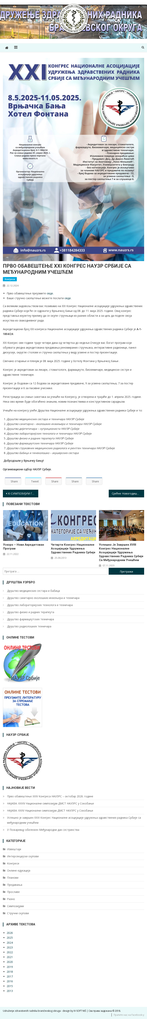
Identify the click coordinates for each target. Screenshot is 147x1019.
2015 (10, 986)
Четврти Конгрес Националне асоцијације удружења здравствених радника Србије (73, 548)
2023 (10, 947)
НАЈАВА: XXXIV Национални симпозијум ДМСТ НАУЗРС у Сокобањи (50, 803)
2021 (10, 957)
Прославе (13, 892)
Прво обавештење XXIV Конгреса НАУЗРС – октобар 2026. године (50, 796)
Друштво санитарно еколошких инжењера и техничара (43, 598)
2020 (10, 962)
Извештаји (14, 849)
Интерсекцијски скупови (23, 856)
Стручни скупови (18, 913)
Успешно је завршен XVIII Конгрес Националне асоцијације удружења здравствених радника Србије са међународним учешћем (121, 552)
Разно (11, 899)
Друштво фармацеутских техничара (30, 619)
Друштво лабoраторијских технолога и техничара (40, 605)
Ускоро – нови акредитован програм (23, 546)
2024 (10, 942)
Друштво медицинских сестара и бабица (33, 591)
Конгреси (10, 279)
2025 (10, 937)
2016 (10, 981)
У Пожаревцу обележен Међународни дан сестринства (43, 830)
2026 (10, 933)
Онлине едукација (18, 870)
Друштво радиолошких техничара (29, 626)
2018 (10, 971)
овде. (50, 293)
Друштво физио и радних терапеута (30, 612)
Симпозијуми (15, 906)
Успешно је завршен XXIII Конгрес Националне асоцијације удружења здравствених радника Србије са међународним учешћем (74, 820)
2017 (10, 976)
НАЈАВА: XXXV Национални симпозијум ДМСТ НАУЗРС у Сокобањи (50, 810)
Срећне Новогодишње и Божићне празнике (128, 493)
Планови (12, 877)
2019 (10, 967)
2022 (10, 952)
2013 (10, 991)
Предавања (14, 885)
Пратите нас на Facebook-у (129, 1015)
